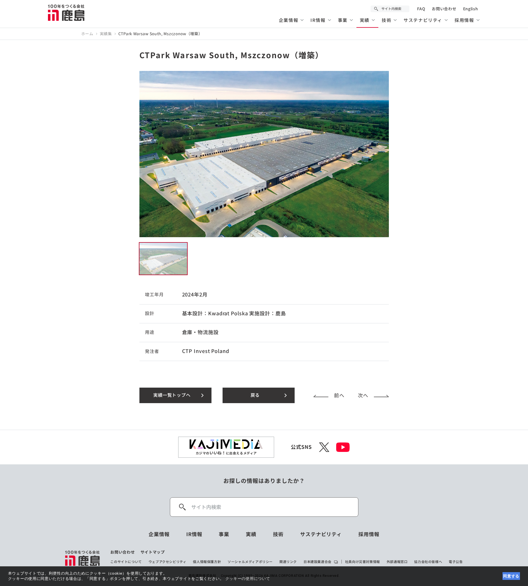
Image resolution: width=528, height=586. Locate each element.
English (470, 9)
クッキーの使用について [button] (247, 578)
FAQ (421, 9)
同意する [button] (511, 576)
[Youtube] (343, 447)
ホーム (87, 34)
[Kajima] (66, 12)
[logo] (82, 558)
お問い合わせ (444, 9)
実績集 (106, 34)
